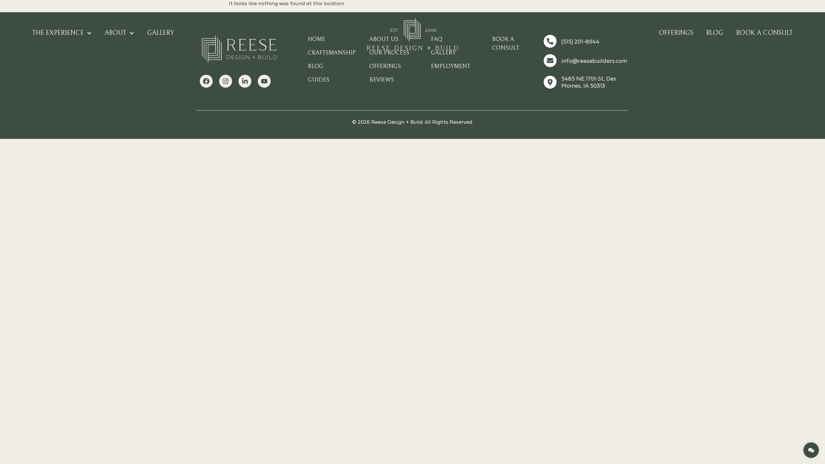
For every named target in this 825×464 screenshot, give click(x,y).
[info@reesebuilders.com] (550, 60)
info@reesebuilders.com (594, 61)
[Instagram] (225, 81)
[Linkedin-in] (244, 81)
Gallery (160, 33)
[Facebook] (206, 81)
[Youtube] (264, 81)
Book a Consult (764, 33)
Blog (714, 33)
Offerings (676, 33)
